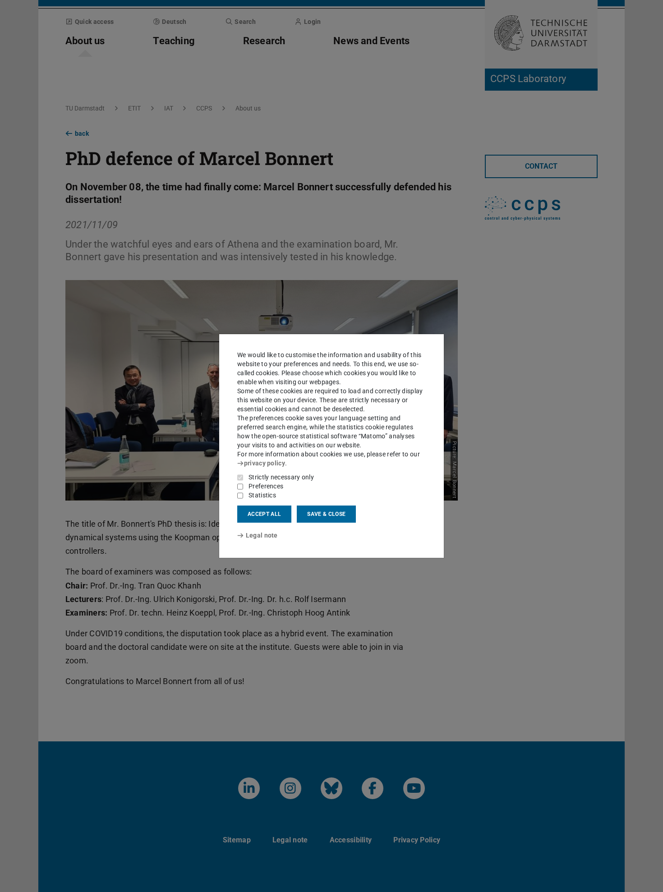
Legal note (262, 535)
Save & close (326, 514)
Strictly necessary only (281, 477)
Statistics (262, 495)
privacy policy (264, 463)
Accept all (264, 514)
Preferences (266, 486)
